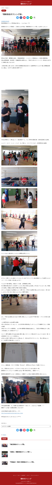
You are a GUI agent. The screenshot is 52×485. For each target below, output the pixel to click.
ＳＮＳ (28, 475)
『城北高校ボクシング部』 (17, 444)
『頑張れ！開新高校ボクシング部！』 (20, 452)
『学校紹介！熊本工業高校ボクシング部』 (22, 462)
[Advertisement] (26, 79)
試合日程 (23, 475)
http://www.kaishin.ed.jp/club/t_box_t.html (12, 413)
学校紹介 (4, 434)
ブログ (18, 475)
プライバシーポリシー (35, 475)
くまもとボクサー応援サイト (26, 481)
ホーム (14, 475)
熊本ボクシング (26, 4)
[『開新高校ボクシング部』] (27, 17)
